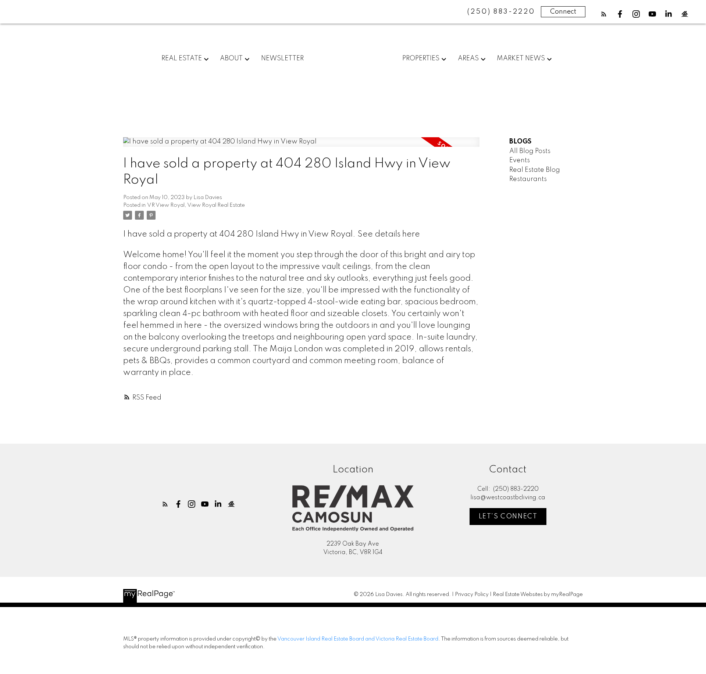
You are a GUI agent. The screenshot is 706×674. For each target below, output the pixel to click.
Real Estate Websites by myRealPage (538, 594)
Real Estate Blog (534, 170)
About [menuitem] (231, 58)
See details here (388, 234)
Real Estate (181, 58)
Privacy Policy (472, 594)
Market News (521, 58)
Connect (563, 11)
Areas (468, 58)
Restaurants (528, 179)
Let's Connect (508, 516)
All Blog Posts (529, 151)
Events (519, 160)
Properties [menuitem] (420, 58)
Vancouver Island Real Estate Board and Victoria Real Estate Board (357, 639)
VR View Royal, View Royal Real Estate (196, 205)
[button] (603, 14)
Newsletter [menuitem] (282, 58)
